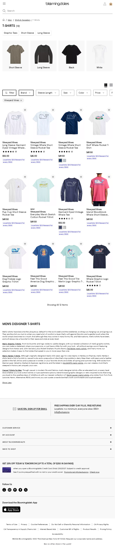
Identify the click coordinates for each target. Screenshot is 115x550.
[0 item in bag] (111, 4)
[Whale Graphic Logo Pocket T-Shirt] (99, 256)
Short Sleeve (27, 33)
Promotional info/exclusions (76, 472)
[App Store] (11, 509)
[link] (15, 151)
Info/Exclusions (61, 412)
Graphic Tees (11, 33)
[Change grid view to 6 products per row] (111, 84)
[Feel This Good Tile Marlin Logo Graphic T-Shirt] (71, 256)
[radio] (60, 160)
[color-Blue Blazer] (60, 160)
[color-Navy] (60, 227)
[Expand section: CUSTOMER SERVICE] (57, 427)
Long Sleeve (44, 33)
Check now (94, 472)
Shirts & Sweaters (22, 20)
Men (10, 20)
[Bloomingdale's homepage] (4, 20)
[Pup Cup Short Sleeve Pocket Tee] (15, 189)
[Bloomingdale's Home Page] (57, 4)
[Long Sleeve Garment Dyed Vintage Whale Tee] (15, 122)
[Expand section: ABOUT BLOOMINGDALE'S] (57, 442)
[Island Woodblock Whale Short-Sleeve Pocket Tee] (99, 189)
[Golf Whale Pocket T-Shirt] (99, 122)
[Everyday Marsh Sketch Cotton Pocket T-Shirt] (43, 189)
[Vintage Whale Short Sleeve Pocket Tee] (43, 122)
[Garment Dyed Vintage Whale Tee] (71, 189)
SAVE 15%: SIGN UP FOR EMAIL (32, 409)
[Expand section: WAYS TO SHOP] (57, 449)
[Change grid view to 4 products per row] (105, 85)
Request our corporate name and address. (84, 539)
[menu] (4, 3)
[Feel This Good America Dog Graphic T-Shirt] (43, 256)
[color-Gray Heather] (64, 160)
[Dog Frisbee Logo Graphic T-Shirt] (15, 256)
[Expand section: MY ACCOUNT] (57, 434)
